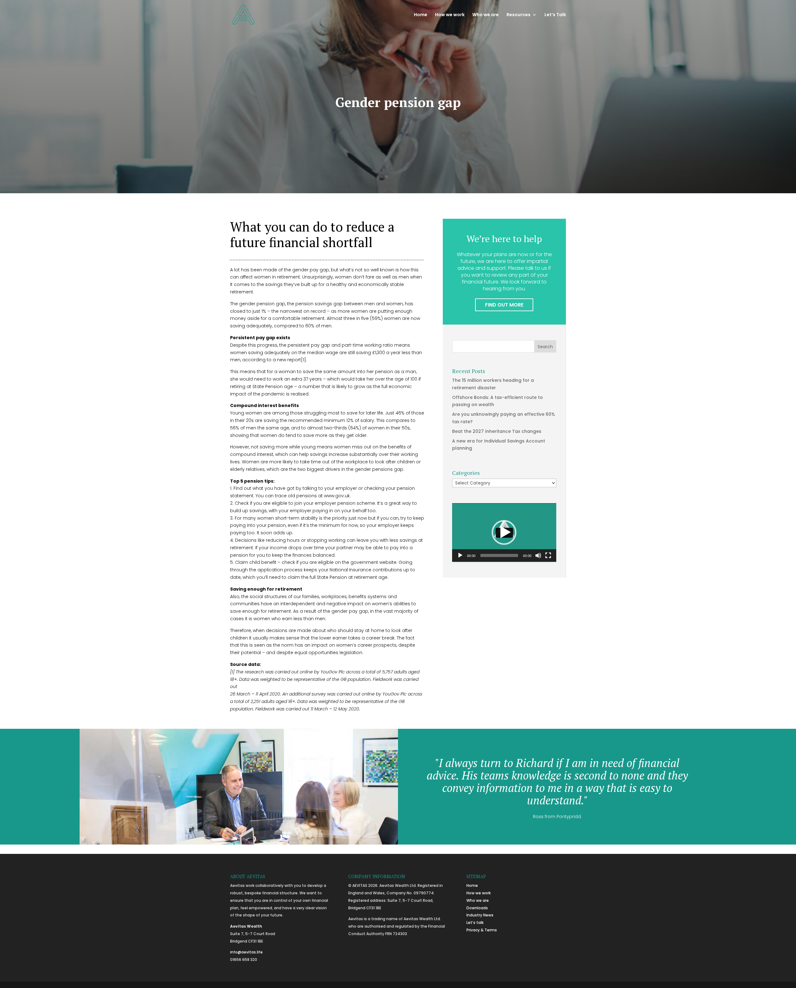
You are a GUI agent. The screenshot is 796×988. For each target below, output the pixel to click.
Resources (518, 15)
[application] (504, 532)
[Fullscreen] (548, 555)
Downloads (477, 908)
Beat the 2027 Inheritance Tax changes (496, 431)
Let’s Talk (555, 15)
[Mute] (538, 555)
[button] (504, 532)
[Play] (460, 555)
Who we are (485, 15)
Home (420, 15)
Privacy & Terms (481, 930)
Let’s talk (475, 922)
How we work (450, 15)
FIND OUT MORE (504, 304)
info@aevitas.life (246, 952)
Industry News (479, 915)
